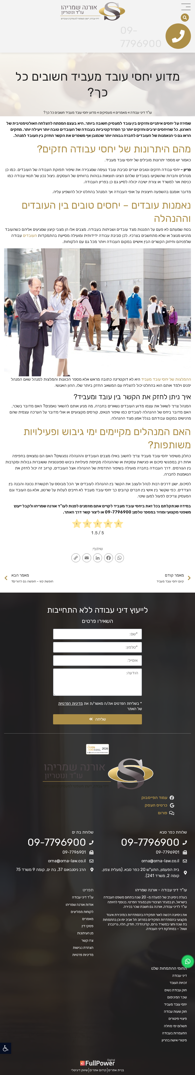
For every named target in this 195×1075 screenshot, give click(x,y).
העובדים (30, 235)
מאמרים (121, 112)
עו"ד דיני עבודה (141, 112)
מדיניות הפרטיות (70, 703)
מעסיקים (106, 112)
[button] (5, 1048)
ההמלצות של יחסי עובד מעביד (166, 379)
